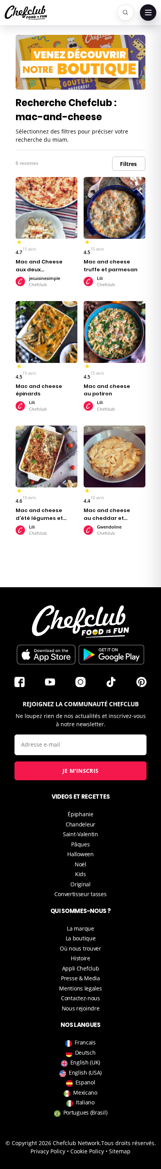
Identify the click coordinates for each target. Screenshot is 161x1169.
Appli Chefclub (80, 968)
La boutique (81, 938)
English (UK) (85, 1062)
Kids (80, 874)
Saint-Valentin (80, 834)
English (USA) (85, 1072)
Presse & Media (80, 978)
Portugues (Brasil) (85, 1112)
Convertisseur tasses (80, 894)
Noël (80, 864)
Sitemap (120, 1151)
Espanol (85, 1082)
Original (80, 884)
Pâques (80, 844)
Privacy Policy (47, 1151)
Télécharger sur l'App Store (46, 654)
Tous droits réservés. (128, 1143)
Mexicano (85, 1092)
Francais (85, 1042)
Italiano (85, 1102)
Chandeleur (80, 824)
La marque (80, 928)
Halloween (80, 854)
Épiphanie (80, 814)
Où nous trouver (80, 948)
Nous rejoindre (81, 1008)
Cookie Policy (87, 1151)
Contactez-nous (80, 998)
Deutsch (85, 1052)
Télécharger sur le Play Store (111, 654)
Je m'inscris (81, 770)
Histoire (80, 958)
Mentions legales (80, 988)
